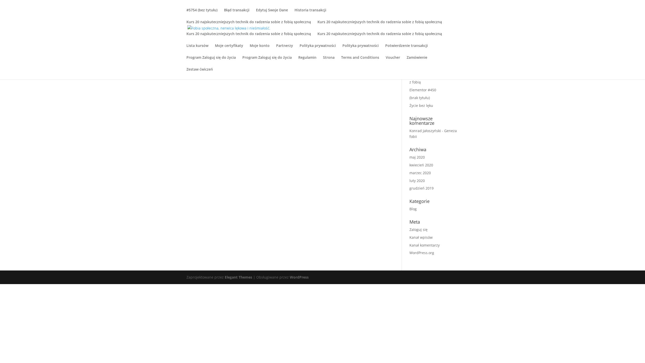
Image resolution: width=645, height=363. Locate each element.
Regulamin (307, 58)
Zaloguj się (418, 229)
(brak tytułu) (419, 97)
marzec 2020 (420, 172)
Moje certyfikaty (229, 46)
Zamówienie (417, 58)
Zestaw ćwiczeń (199, 70)
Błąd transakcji (236, 10)
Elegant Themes (238, 277)
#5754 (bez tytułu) (201, 10)
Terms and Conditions (360, 58)
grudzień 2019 (421, 188)
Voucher (393, 58)
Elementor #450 (422, 89)
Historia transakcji (310, 10)
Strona (329, 58)
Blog (413, 208)
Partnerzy (284, 46)
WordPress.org (421, 252)
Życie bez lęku (421, 105)
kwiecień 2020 (421, 165)
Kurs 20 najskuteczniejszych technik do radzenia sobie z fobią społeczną (248, 22)
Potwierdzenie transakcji (406, 46)
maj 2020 (417, 157)
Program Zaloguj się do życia (211, 58)
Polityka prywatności (318, 46)
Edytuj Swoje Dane (272, 10)
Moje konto (260, 46)
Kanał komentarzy (424, 245)
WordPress (299, 277)
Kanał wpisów (421, 237)
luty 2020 (417, 180)
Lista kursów (197, 46)
